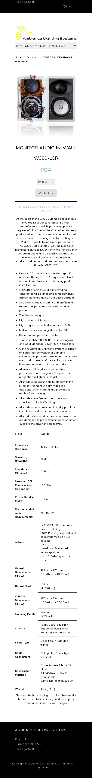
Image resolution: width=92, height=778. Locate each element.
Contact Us (46, 193)
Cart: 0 (73, 6)
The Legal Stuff (24, 1)
